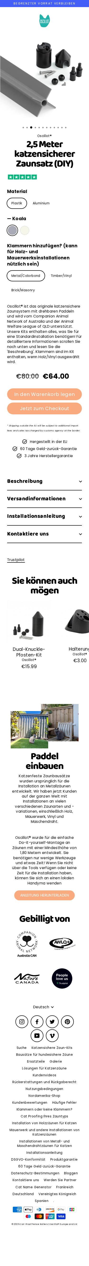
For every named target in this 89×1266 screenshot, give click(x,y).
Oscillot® (29, 660)
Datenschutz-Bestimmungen (35, 1173)
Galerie (56, 1061)
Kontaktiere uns (28, 534)
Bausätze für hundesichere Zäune (44, 1054)
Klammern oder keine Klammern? (44, 1109)
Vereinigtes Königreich (57, 1194)
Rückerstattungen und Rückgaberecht (44, 1082)
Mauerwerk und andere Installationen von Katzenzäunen (44, 1132)
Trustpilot (16, 559)
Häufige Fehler (64, 1102)
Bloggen (71, 1173)
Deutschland (23, 1194)
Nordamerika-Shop (44, 1096)
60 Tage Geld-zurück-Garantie (44, 1166)
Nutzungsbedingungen (44, 1089)
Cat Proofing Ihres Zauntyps (44, 1116)
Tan (24, 230)
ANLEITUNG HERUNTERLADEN (44, 895)
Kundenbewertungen (29, 1102)
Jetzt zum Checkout (44, 408)
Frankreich (65, 1187)
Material (17, 191)
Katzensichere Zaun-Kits (52, 1048)
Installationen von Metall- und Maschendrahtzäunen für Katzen (44, 1143)
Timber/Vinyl (61, 276)
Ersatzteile (36, 1061)
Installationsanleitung (36, 516)
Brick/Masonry (23, 290)
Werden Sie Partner (60, 1180)
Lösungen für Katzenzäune (44, 1068)
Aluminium (41, 203)
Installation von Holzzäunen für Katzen (44, 1123)
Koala (12, 230)
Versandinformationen (36, 499)
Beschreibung (25, 481)
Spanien (41, 1201)
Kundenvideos (44, 1075)
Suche (22, 1048)
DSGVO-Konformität (28, 1159)
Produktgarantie (64, 1159)
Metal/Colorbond (25, 276)
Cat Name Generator (33, 1187)
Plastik (16, 203)
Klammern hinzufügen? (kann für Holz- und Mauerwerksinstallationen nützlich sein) (42, 255)
